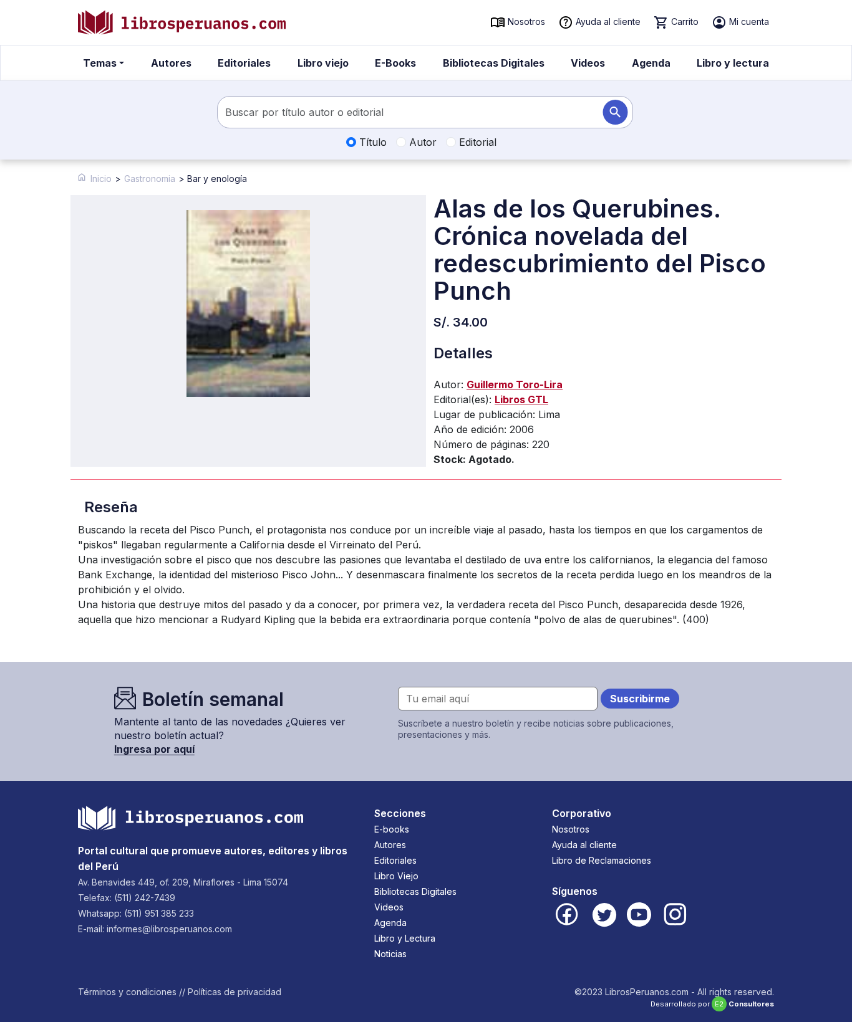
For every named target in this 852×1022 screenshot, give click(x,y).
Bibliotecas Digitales (494, 63)
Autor (421, 142)
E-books (391, 829)
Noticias (390, 953)
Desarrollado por (712, 1004)
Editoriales (244, 63)
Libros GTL (521, 399)
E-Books (395, 63)
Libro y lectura (733, 63)
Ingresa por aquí (154, 749)
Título (371, 142)
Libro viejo (323, 63)
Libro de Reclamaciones (601, 860)
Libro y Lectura (404, 938)
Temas (100, 63)
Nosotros (525, 21)
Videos (588, 63)
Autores (171, 63)
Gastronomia (149, 178)
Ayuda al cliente (607, 21)
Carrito (684, 21)
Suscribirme (640, 698)
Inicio (101, 178)
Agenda (651, 63)
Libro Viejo (396, 876)
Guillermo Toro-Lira (515, 384)
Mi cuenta (748, 21)
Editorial (476, 142)
